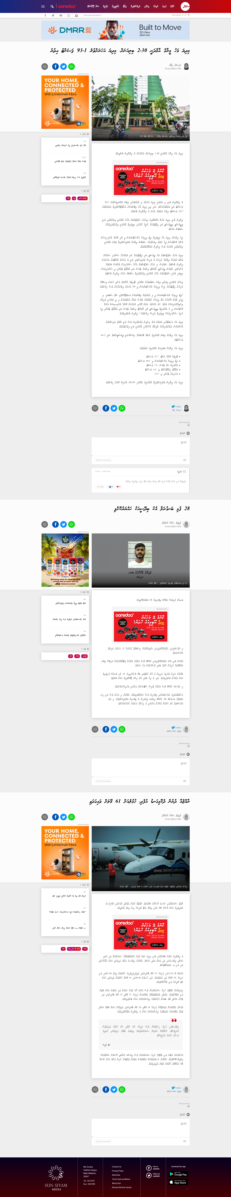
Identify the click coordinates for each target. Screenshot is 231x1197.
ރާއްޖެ (172, 6)
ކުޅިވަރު (155, 6)
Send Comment (103, 460)
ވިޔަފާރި (146, 6)
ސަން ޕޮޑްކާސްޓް (93, 6)
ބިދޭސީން (84, 656)
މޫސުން (85, 949)
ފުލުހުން (77, 656)
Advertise (116, 1175)
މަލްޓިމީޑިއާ (115, 6)
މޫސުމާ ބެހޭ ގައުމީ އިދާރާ (74, 949)
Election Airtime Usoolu (122, 1187)
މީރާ (74, 198)
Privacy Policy (118, 1171)
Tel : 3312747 (89, 1181)
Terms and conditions (121, 1179)
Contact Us (116, 1167)
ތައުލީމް (105, 6)
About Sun (116, 1183)
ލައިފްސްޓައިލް (135, 6)
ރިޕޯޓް (125, 6)
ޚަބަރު (68, 198)
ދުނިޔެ (164, 6)
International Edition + (93, 15)
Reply (100, 487)
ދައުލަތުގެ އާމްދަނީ (82, 198)
